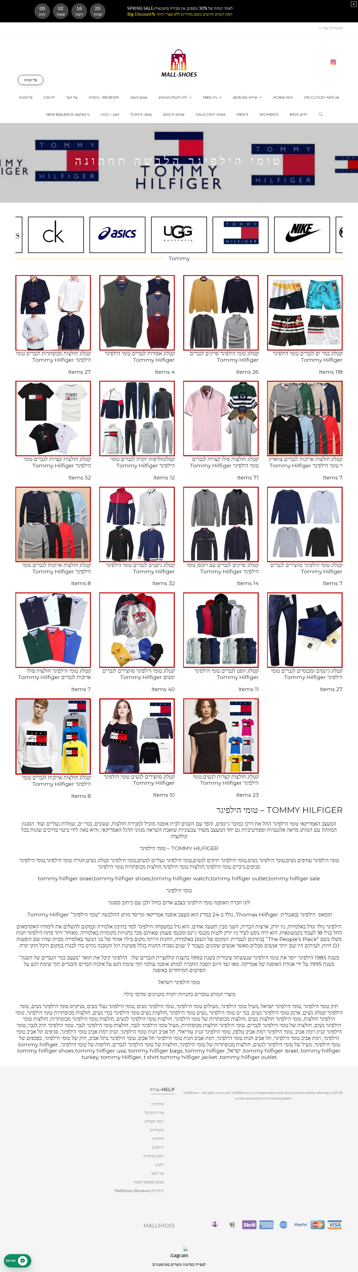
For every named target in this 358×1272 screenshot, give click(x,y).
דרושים (158, 1147)
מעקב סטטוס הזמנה (149, 1181)
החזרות (158, 1138)
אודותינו (157, 1103)
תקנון (159, 1164)
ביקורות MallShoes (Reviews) (139, 1190)
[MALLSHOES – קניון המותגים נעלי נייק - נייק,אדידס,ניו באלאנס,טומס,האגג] (179, 62)
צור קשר (157, 1173)
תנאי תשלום (154, 1121)
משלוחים (157, 1129)
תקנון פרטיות (153, 1155)
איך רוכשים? (154, 1112)
